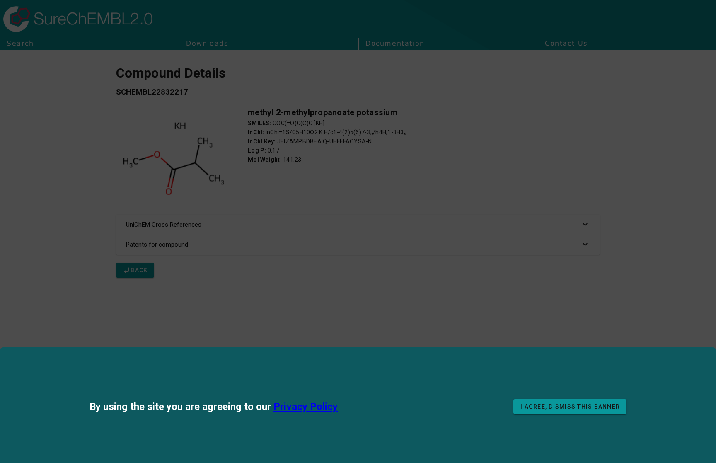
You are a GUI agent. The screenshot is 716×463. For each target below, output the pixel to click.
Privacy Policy (305, 406)
